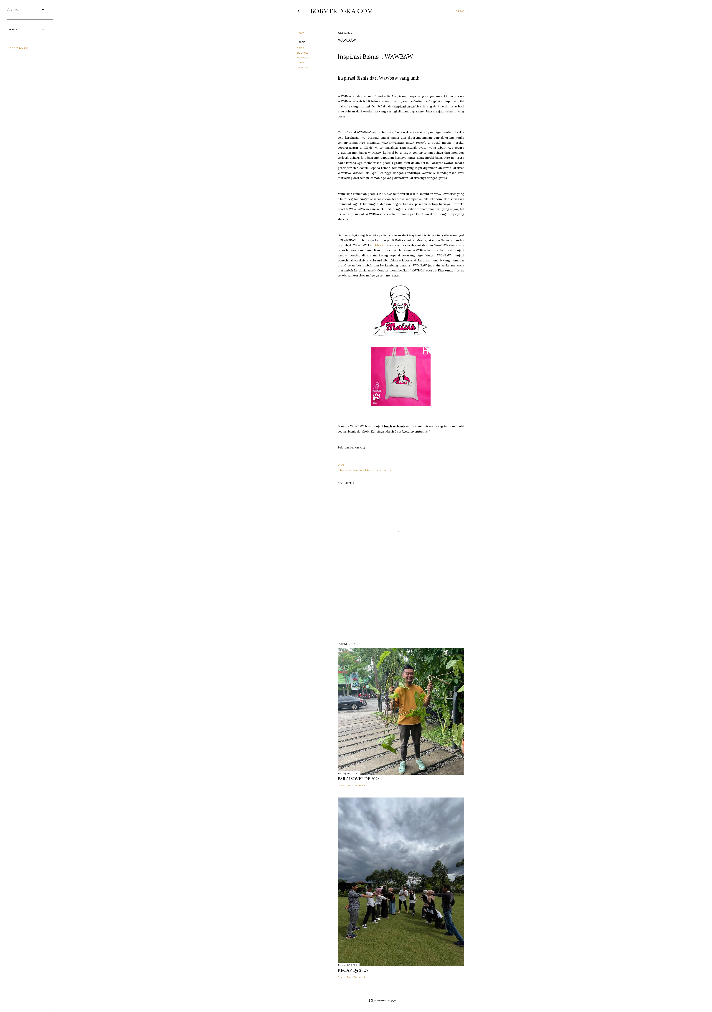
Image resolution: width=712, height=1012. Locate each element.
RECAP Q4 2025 (353, 970)
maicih (301, 62)
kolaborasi (303, 57)
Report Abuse (17, 48)
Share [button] (300, 33)
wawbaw (302, 67)
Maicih (379, 245)
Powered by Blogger (385, 1000)
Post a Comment (356, 785)
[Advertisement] (401, 607)
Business (302, 52)
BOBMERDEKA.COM (341, 11)
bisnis (300, 48)
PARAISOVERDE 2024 (359, 779)
